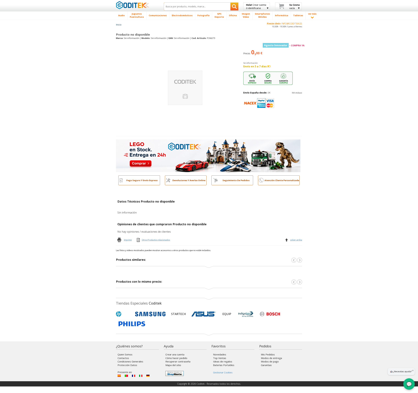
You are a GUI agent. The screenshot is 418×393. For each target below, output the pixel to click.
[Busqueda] (234, 6)
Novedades (219, 354)
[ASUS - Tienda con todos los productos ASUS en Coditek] (203, 314)
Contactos (123, 358)
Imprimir (128, 240)
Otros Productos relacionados (156, 240)
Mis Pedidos (268, 354)
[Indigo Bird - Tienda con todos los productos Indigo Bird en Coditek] (246, 314)
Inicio (118, 24)
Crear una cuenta (174, 354)
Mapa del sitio (173, 365)
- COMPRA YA (284, 45)
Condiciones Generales (130, 361)
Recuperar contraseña (177, 361)
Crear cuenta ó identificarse (256, 6)
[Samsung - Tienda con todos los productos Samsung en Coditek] (150, 314)
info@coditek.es (291, 23)
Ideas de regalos (222, 361)
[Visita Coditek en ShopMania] (174, 373)
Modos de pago (270, 361)
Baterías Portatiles (223, 365)
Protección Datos (127, 365)
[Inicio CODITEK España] (137, 5)
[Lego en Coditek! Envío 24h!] (208, 155)
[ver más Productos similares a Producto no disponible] (299, 260)
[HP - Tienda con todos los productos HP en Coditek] (124, 314)
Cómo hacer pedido (176, 358)
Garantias (266, 365)
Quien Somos (125, 354)
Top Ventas (219, 358)
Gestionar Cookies (223, 372)
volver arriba (296, 240)
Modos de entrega (271, 358)
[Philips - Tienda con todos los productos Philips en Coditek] (132, 324)
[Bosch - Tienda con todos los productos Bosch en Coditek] (270, 314)
